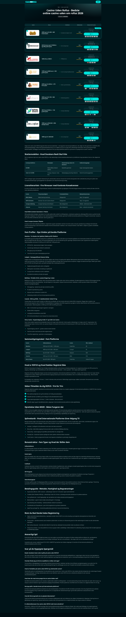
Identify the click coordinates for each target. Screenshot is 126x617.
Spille (98, 1)
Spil (90, 34)
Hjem (59, 7)
